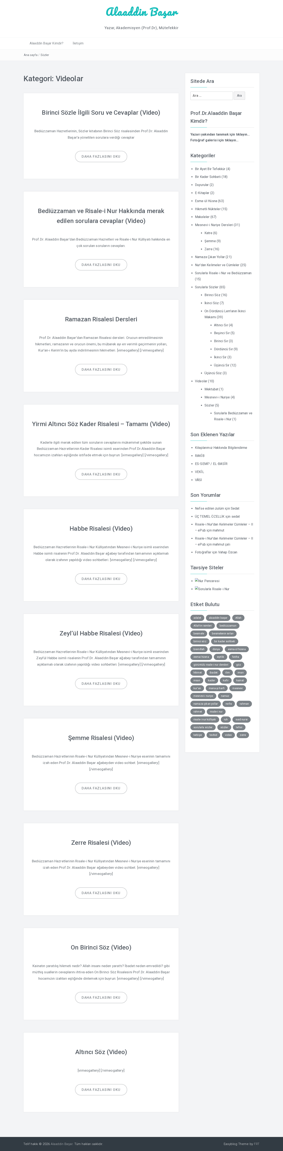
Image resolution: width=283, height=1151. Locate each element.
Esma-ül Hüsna (206, 201)
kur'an (197, 688)
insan (197, 680)
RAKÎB (199, 456)
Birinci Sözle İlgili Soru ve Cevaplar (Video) (101, 112)
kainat (240, 680)
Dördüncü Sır (223, 349)
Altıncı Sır (221, 325)
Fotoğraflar (203, 552)
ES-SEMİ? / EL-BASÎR (211, 464)
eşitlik (220, 656)
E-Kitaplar (202, 193)
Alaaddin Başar (141, 11)
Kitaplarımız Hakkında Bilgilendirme (221, 448)
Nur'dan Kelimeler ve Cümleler (217, 265)
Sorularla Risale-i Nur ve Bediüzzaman (223, 273)
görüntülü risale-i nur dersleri (211, 664)
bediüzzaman (228, 625)
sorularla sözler (203, 727)
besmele (199, 633)
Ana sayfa (30, 55)
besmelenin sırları (222, 633)
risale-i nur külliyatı (205, 719)
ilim (227, 672)
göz (238, 664)
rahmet (198, 711)
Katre (208, 233)
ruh (226, 719)
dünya (216, 649)
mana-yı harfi (217, 688)
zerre (243, 734)
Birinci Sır (221, 341)
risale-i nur (216, 711)
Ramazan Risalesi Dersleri (101, 319)
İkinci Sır (220, 357)
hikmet (198, 672)
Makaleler (202, 217)
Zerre (208, 249)
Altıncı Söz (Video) (101, 1052)
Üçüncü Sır (222, 365)
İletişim (78, 43)
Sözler (45, 55)
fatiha (235, 656)
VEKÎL (199, 472)
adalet (197, 617)
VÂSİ (198, 480)
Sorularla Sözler (207, 287)
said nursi (242, 719)
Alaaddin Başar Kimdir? (47, 43)
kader (211, 680)
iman (241, 672)
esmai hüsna (201, 656)
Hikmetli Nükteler (208, 209)
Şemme (210, 241)
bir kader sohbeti (224, 641)
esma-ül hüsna (237, 649)
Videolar (201, 381)
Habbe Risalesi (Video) (101, 528)
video (228, 734)
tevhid (213, 734)
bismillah (199, 649)
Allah (238, 617)
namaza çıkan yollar (206, 703)
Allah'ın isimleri (203, 625)
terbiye (198, 734)
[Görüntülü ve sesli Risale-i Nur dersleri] (207, 581)
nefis (229, 703)
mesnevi (237, 688)
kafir (226, 680)
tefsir (239, 727)
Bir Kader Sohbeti (208, 177)
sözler (224, 727)
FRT (257, 1144)
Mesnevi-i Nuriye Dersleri (214, 225)
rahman (244, 703)
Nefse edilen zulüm (209, 508)
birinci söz (200, 641)
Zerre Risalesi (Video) (101, 842)
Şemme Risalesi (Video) (101, 737)
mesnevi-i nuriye (203, 695)
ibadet (214, 672)
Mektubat (211, 389)
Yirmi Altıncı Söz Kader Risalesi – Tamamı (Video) (101, 424)
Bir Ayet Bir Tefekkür (210, 169)
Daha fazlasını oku (101, 156)
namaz (225, 695)
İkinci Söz (211, 303)
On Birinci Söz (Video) (101, 947)
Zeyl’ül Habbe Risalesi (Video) (101, 633)
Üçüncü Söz (213, 373)
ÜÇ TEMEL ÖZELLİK (210, 516)
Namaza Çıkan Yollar (210, 257)
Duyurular (202, 185)
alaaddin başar (218, 617)
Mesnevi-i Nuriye (217, 397)
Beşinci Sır (222, 333)
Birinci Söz (212, 295)
